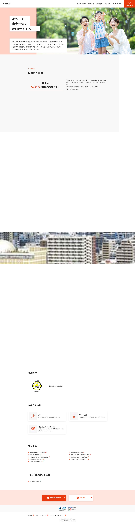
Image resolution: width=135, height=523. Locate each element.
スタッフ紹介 (117, 4)
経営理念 (91, 4)
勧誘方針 (30, 515)
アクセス (107, 4)
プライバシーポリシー (41, 515)
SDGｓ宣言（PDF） (34, 481)
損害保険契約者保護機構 (77, 452)
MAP (74, 192)
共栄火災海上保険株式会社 (36, 459)
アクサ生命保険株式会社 (36, 461)
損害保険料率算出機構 (35, 455)
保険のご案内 (81, 4)
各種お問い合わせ (55, 498)
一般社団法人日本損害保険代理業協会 (39, 457)
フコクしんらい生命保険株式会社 (79, 459)
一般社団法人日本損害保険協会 (37, 452)
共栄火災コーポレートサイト (57, 515)
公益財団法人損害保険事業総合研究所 (80, 455)
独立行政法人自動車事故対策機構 (79, 457)
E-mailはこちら (48, 202)
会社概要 (99, 4)
